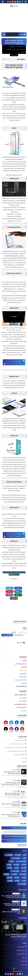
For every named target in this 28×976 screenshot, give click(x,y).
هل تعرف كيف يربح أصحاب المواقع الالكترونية (14, 747)
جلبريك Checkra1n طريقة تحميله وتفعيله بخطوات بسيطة (12, 772)
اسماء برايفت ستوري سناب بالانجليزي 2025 (11, 912)
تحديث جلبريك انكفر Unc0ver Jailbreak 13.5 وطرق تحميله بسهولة (11, 783)
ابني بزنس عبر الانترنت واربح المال (17, 744)
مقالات (22, 52)
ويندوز (9, 881)
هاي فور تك (8, 971)
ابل (23, 855)
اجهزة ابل (17, 855)
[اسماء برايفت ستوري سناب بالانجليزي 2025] (24, 911)
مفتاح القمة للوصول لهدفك (20, 704)
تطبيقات (22, 868)
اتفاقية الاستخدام (20, 954)
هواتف (16, 881)
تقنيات (13, 49)
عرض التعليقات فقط (18, 635)
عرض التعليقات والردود (7, 635)
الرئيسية (21, 34)
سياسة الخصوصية (20, 950)
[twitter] (18, 2)
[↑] (14, 968)
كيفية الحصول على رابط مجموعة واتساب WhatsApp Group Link (12, 904)
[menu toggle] (25, 2)
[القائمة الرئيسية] (3, 34)
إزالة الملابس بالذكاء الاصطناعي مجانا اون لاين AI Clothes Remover (10, 896)
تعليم (15, 868)
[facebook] (22, 2)
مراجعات (8, 49)
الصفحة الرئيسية (20, 49)
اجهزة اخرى (8, 855)
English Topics (21, 884)
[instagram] (15, 2)
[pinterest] (10, 2)
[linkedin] (20, 2)
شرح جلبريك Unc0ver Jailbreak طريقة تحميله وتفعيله (10, 805)
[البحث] (2, 2)
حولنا (23, 958)
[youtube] (13, 2)
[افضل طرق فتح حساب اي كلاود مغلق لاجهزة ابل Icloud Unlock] (24, 793)
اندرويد (22, 865)
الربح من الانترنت (14, 858)
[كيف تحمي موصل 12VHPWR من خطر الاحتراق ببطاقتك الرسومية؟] (14, 927)
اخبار (23, 858)
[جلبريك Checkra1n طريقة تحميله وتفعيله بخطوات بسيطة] (24, 771)
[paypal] (8, 2)
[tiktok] (6, 2)
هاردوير (8, 877)
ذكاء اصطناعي (14, 871)
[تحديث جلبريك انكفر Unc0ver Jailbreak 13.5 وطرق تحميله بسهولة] (24, 782)
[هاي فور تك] (14, 6)
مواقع (15, 877)
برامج (8, 865)
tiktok (23, 762)
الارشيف (22, 961)
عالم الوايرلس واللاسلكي (19, 755)
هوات (23, 881)
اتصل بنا (22, 965)
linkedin (22, 758)
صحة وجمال (21, 874)
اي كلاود (15, 865)
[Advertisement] (14, 22)
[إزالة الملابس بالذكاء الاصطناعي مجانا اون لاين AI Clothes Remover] (24, 895)
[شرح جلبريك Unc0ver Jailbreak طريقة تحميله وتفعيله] (24, 803)
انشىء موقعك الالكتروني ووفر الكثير (16, 751)
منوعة (22, 877)
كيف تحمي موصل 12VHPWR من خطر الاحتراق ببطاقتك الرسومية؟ (16, 935)
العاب (10, 861)
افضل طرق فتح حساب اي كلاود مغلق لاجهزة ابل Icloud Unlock (12, 794)
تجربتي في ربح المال (20, 740)
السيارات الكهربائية (20, 861)
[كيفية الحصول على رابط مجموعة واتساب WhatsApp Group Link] (24, 903)
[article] (14, 606)
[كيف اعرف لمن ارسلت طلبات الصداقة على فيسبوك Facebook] (24, 814)
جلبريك (22, 871)
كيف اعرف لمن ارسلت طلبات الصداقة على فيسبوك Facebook (11, 815)
